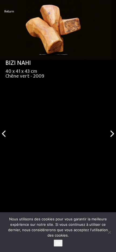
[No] (109, 232)
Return (9, 11)
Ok (58, 243)
